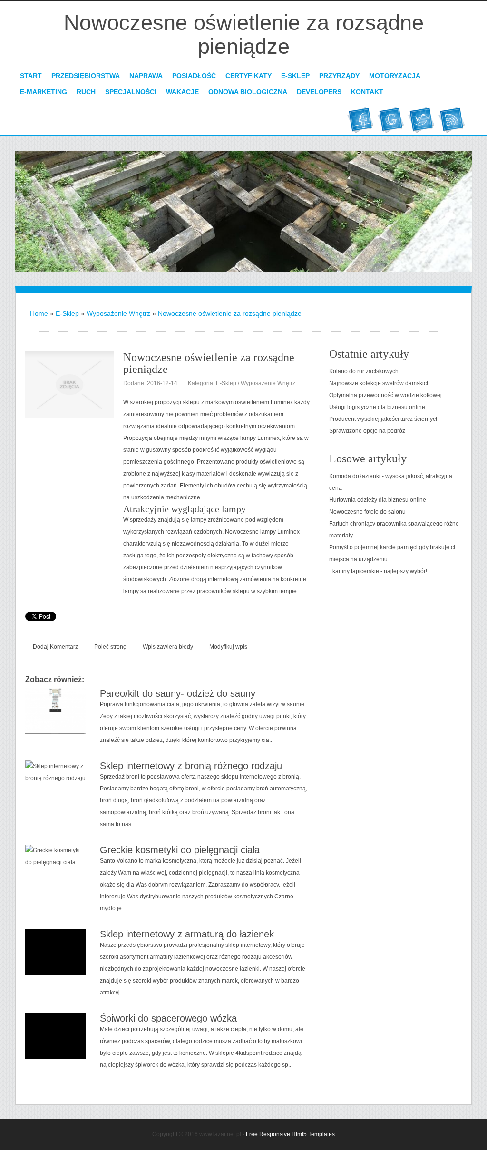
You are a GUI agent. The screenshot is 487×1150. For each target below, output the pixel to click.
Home (39, 313)
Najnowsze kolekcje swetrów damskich (379, 383)
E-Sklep (67, 313)
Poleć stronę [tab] (110, 646)
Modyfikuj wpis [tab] (228, 646)
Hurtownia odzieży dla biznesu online (377, 500)
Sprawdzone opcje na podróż (367, 431)
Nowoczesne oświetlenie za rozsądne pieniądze (230, 313)
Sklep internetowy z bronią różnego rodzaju (191, 765)
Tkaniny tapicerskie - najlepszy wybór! (378, 571)
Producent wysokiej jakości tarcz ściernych (384, 419)
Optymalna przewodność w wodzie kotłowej (385, 395)
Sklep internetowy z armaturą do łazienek (187, 934)
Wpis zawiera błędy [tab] (168, 646)
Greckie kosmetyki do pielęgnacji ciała (180, 850)
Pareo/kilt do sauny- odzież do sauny (177, 693)
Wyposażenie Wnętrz (118, 313)
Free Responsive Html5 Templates (290, 1134)
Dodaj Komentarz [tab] (55, 646)
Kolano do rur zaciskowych (364, 371)
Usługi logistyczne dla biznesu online (377, 407)
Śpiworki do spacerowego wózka (168, 1018)
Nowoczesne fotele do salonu (367, 511)
